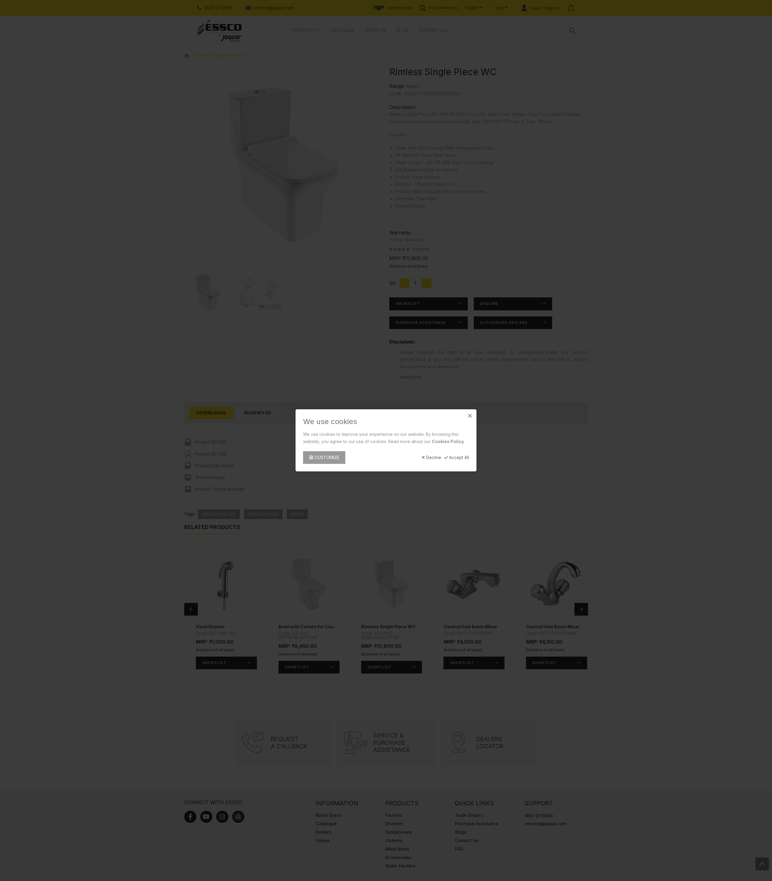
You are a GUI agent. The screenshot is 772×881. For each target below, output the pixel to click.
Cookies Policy (448, 441)
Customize (326, 457)
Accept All (458, 458)
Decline (433, 458)
